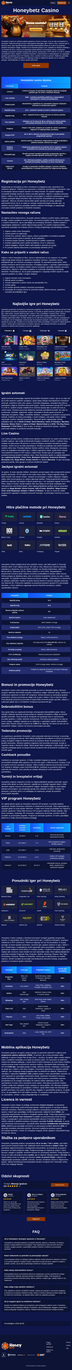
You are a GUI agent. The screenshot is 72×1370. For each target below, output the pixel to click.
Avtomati (61, 330)
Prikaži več (36, 1219)
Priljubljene (8, 330)
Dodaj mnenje (59, 1185)
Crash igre (43, 330)
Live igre (26, 330)
